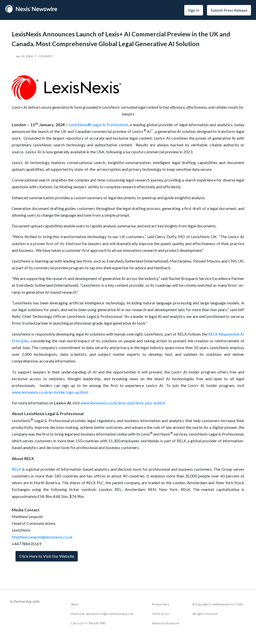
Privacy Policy (161, 604)
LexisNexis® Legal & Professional (98, 124)
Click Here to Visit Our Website (46, 556)
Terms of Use (160, 613)
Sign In (193, 10)
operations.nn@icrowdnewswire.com (109, 613)
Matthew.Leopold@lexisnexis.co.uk (42, 537)
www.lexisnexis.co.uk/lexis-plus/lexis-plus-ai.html (122, 402)
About (74, 604)
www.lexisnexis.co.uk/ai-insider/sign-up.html (50, 392)
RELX (16, 469)
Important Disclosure (165, 623)
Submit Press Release (229, 10)
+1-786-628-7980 (94, 623)
